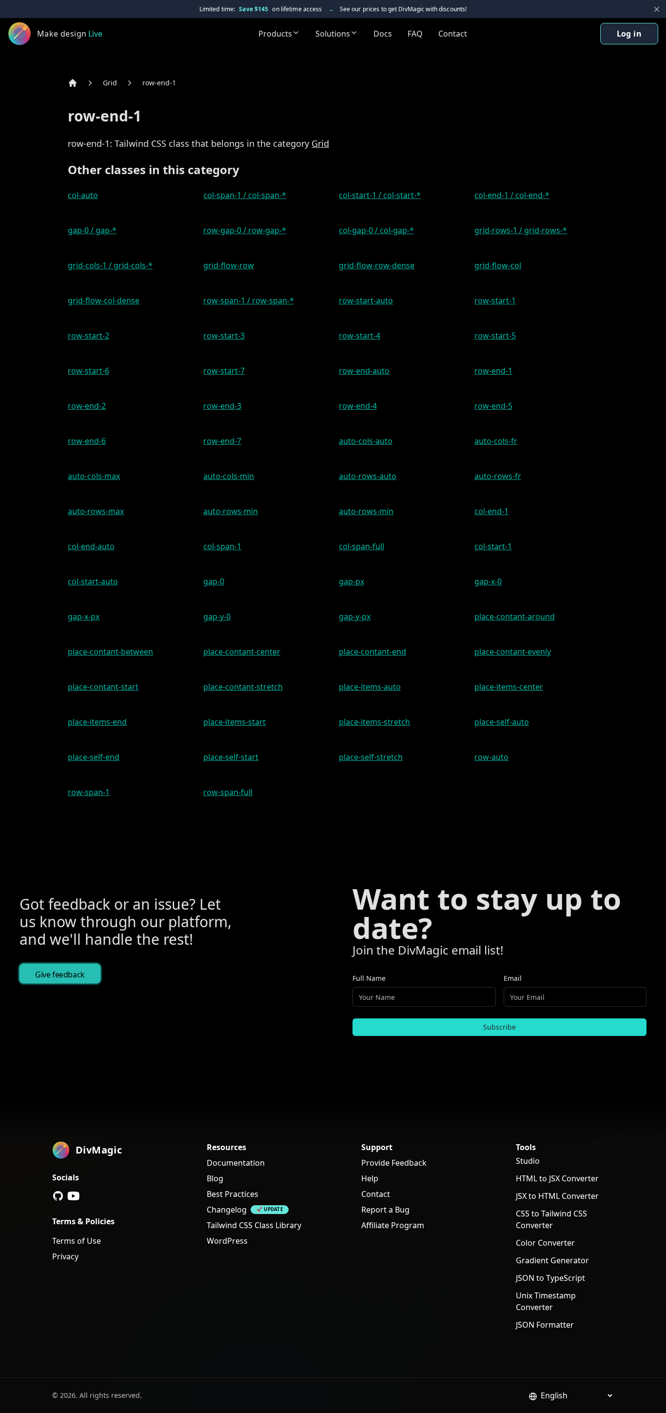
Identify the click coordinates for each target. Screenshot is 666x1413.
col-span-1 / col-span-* (244, 195)
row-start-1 (495, 300)
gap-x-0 (488, 581)
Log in (629, 33)
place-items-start (234, 721)
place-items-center (508, 686)
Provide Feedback (394, 1162)
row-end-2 (87, 405)
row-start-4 (359, 335)
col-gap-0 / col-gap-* (376, 230)
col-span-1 (222, 546)
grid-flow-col (497, 265)
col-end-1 (491, 511)
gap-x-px (83, 616)
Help (369, 1178)
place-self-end (93, 757)
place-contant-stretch (243, 686)
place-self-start (230, 757)
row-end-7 (222, 441)
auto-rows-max (96, 511)
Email (513, 978)
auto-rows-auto (367, 476)
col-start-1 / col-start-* (380, 195)
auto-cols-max (94, 476)
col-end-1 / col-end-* (511, 195)
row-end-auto (364, 370)
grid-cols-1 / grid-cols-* (110, 265)
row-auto (491, 757)
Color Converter (545, 1242)
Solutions (332, 33)
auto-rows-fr (497, 476)
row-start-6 (88, 370)
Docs (382, 33)
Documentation (236, 1162)
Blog (215, 1178)
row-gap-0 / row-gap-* (244, 230)
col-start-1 (493, 546)
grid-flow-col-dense (103, 300)
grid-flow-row (228, 265)
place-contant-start (103, 686)
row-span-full (228, 792)
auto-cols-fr (495, 441)
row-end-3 (222, 405)
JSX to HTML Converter (557, 1196)
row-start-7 (224, 370)
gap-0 (213, 581)
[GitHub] (58, 1196)
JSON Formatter (545, 1324)
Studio (528, 1160)
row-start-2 (88, 335)
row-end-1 (159, 82)
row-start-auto (366, 300)
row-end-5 (493, 405)
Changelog (227, 1209)
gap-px (351, 581)
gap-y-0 (217, 616)
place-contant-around (514, 616)
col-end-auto (91, 546)
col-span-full (361, 546)
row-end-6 (87, 441)
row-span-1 (89, 792)
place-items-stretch (374, 721)
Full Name (369, 978)
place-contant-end (372, 651)
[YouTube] (73, 1196)
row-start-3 (224, 335)
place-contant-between (110, 651)
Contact (452, 33)
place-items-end (97, 721)
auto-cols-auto (365, 441)
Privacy (65, 1256)
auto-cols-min (228, 476)
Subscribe (499, 1027)
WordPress (227, 1240)
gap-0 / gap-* (92, 230)
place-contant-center (241, 651)
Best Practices (232, 1194)
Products (275, 33)
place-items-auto (370, 686)
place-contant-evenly (512, 651)
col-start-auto (93, 581)
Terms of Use (76, 1240)
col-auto (83, 195)
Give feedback (60, 974)
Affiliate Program (392, 1225)
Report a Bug (385, 1209)
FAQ (415, 33)
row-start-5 (495, 335)
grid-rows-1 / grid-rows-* (520, 230)
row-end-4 (358, 405)
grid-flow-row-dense (376, 265)
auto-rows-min (230, 511)
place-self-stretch (371, 757)
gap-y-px (355, 616)
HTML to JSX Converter (557, 1178)
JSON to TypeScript (550, 1278)
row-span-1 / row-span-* (248, 300)
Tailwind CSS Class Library (254, 1225)
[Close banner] (656, 9)
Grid (110, 82)
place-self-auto (501, 721)
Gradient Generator (552, 1260)
